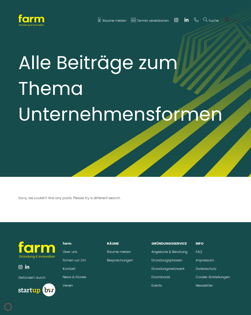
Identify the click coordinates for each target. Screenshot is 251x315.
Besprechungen (120, 260)
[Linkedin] (186, 20)
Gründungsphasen (166, 260)
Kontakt (69, 268)
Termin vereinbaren (152, 20)
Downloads (160, 277)
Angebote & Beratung (169, 251)
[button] (8, 307)
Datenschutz (206, 268)
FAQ (199, 251)
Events (156, 285)
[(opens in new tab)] (36, 289)
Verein (68, 285)
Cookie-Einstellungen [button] (213, 277)
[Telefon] (196, 20)
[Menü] (227, 20)
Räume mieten (114, 20)
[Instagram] (176, 20)
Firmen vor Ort (74, 260)
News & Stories (74, 277)
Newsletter (204, 285)
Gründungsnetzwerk (167, 268)
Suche (213, 20)
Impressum (205, 260)
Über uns (70, 251)
